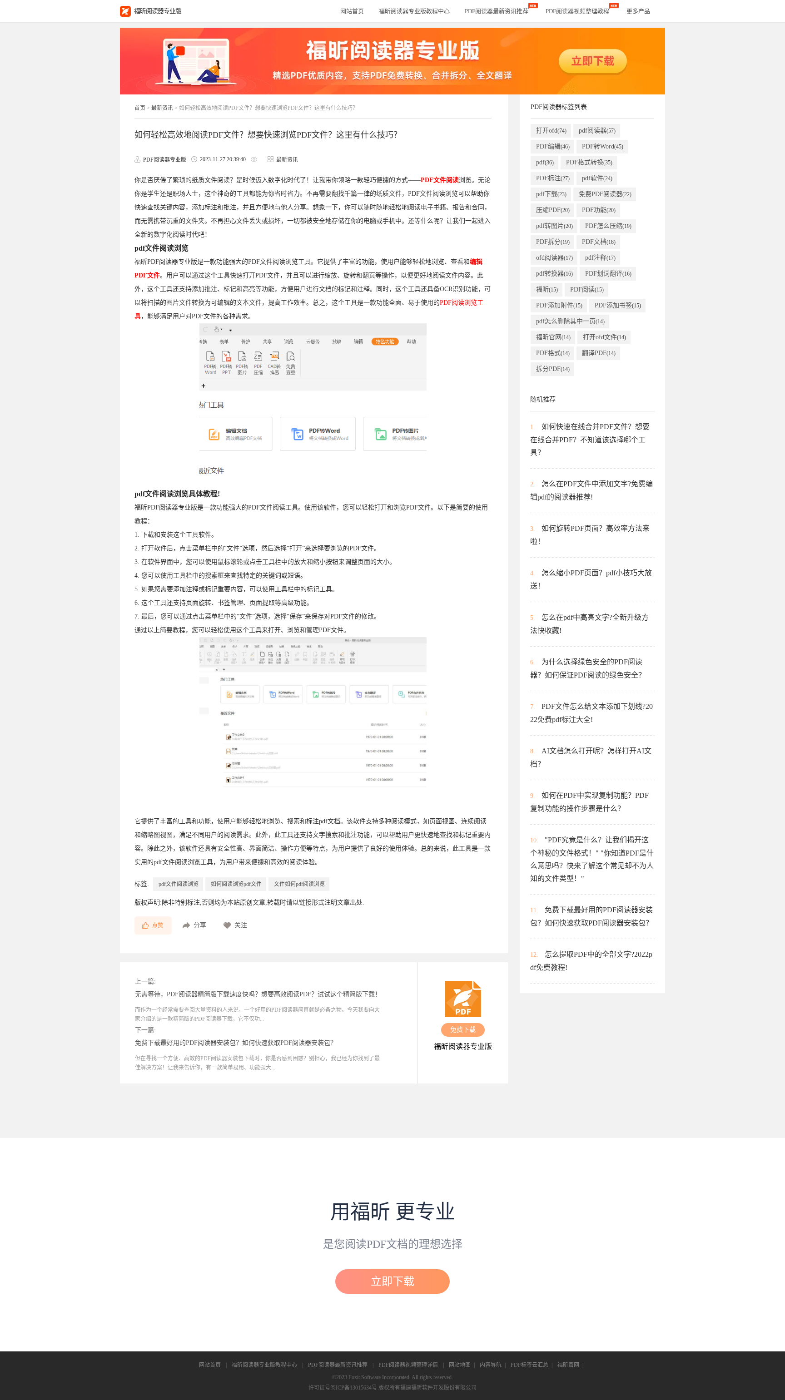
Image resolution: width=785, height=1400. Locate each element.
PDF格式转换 (589, 162)
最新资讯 (162, 108)
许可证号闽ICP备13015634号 (342, 1388)
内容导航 (491, 1365)
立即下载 (392, 1281)
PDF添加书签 (618, 305)
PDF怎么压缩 (608, 226)
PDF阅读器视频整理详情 (408, 1365)
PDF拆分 (553, 241)
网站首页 (352, 11)
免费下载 (463, 1029)
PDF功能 (599, 210)
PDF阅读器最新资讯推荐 (338, 1365)
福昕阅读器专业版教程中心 (264, 1365)
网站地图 (460, 1365)
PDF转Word (602, 146)
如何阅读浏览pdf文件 (236, 884)
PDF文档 (599, 241)
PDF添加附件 (559, 305)
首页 (139, 108)
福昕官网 (553, 337)
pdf (545, 162)
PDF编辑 (553, 146)
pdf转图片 (554, 226)
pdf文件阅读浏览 (179, 884)
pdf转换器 (554, 273)
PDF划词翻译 (608, 273)
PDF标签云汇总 (529, 1365)
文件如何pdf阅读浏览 (299, 884)
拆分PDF (553, 369)
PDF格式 (553, 353)
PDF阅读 (587, 289)
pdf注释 (600, 257)
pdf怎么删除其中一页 (570, 321)
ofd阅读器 (554, 257)
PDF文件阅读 (440, 180)
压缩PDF (553, 210)
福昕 (547, 289)
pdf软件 (597, 178)
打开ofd (551, 130)
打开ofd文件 (604, 337)
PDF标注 (553, 178)
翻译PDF (599, 353)
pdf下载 (551, 194)
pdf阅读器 (597, 130)
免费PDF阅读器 (605, 194)
